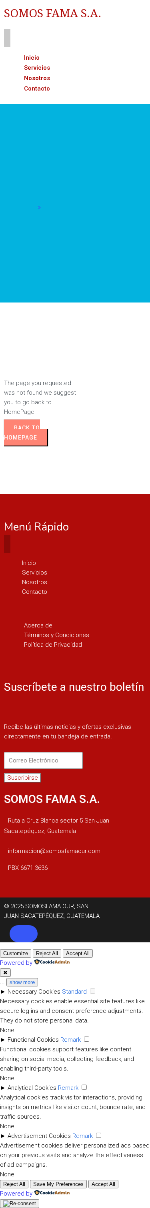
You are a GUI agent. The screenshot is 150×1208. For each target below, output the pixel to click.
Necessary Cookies (34, 991)
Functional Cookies (33, 1039)
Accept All (78, 953)
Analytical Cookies (32, 1087)
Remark (70, 1039)
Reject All (47, 953)
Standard (74, 991)
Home (28, 207)
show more (22, 982)
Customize (15, 953)
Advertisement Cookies (39, 1135)
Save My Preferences (58, 1184)
